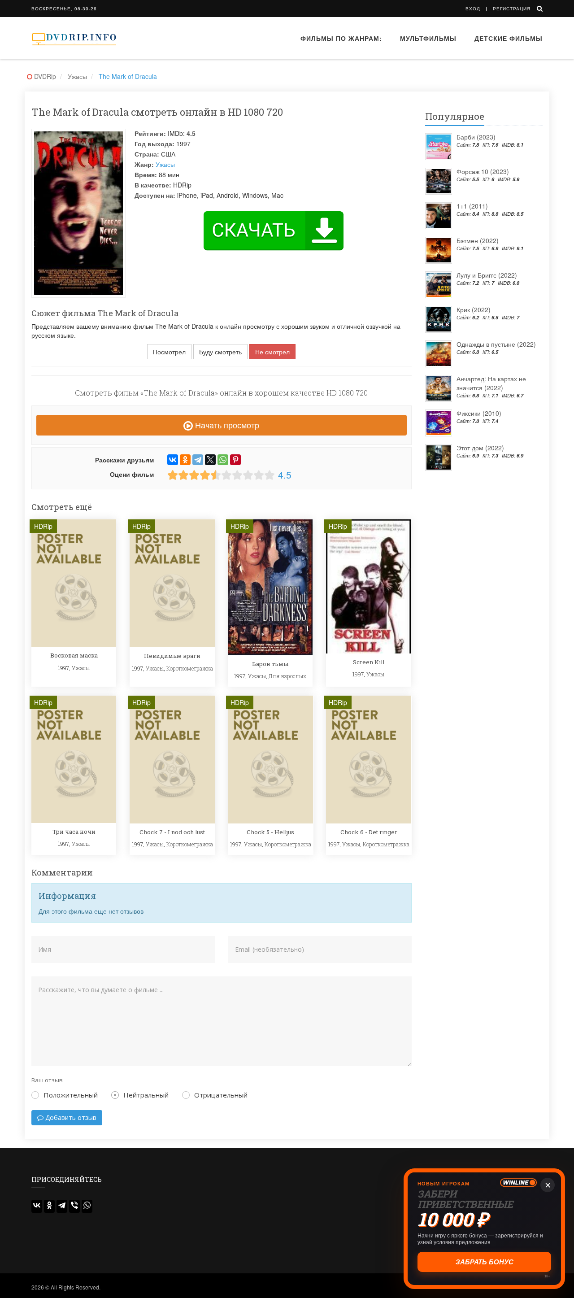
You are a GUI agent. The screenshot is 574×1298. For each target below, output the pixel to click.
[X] (210, 459)
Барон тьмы (270, 664)
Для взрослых (287, 675)
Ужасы (165, 164)
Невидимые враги (172, 656)
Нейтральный (146, 1094)
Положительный (70, 1094)
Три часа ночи (74, 832)
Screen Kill (368, 662)
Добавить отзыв (69, 1117)
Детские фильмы (508, 38)
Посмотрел (169, 351)
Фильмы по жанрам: (341, 38)
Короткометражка (189, 668)
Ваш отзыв (47, 1080)
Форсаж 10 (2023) (483, 171)
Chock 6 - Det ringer (368, 832)
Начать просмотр (226, 425)
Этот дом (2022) (480, 447)
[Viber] (74, 1206)
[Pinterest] (235, 459)
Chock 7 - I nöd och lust (172, 832)
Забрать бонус (484, 1262)
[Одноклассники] (185, 459)
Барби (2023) (476, 136)
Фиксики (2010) (479, 413)
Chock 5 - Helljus (270, 832)
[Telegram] (197, 459)
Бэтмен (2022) (478, 240)
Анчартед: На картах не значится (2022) (491, 383)
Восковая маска (74, 655)
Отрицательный (221, 1094)
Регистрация (512, 8)
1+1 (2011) (472, 205)
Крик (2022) (474, 309)
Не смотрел (272, 351)
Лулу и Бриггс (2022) (487, 274)
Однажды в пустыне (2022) (496, 344)
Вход (472, 8)
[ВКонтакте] (172, 459)
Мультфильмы (428, 38)
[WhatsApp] (222, 459)
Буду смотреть (220, 351)
